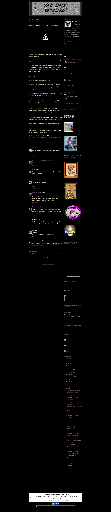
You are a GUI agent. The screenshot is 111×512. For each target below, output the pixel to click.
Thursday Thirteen (72, 413)
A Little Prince (70, 460)
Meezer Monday (71, 438)
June (69, 383)
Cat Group (67, 73)
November (70, 372)
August (70, 379)
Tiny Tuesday (70, 399)
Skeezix (31, 84)
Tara (46, 123)
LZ (33, 148)
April (69, 388)
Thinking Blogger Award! (38, 22)
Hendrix (31, 93)
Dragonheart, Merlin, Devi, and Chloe (42, 160)
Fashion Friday (71, 410)
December (70, 369)
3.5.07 (34, 247)
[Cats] (73, 157)
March (69, 463)
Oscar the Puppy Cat (37, 192)
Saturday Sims (71, 426)
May (69, 386)
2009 (67, 363)
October (70, 374)
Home (45, 253)
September (71, 376)
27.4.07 (34, 156)
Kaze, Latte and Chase (34, 99)
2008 (67, 365)
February (70, 465)
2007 (67, 367)
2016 (67, 358)
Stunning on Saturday (72, 392)
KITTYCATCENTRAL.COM (71, 103)
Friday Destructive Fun (73, 446)
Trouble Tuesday (71, 417)
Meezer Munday (71, 457)
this (35, 60)
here (41, 76)
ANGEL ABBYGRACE (37, 180)
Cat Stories (67, 75)
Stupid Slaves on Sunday (73, 390)
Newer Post (32, 253)
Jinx (30, 117)
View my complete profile (72, 45)
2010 (67, 360)
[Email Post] (47, 135)
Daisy (33, 169)
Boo (33, 230)
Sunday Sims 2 (71, 424)
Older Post (59, 253)
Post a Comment (33, 251)
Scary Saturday (71, 444)
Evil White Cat (32, 108)
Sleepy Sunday (71, 404)
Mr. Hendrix (35, 207)
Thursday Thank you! (72, 431)
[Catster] (66, 346)
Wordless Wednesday (73, 397)
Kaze (56, 123)
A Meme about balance (73, 435)
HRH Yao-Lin (77, 21)
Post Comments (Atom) (42, 257)
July (69, 381)
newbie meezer (36, 240)
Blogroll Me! (67, 334)
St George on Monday (73, 402)
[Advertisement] (71, 480)
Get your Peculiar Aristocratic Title (56, 500)
